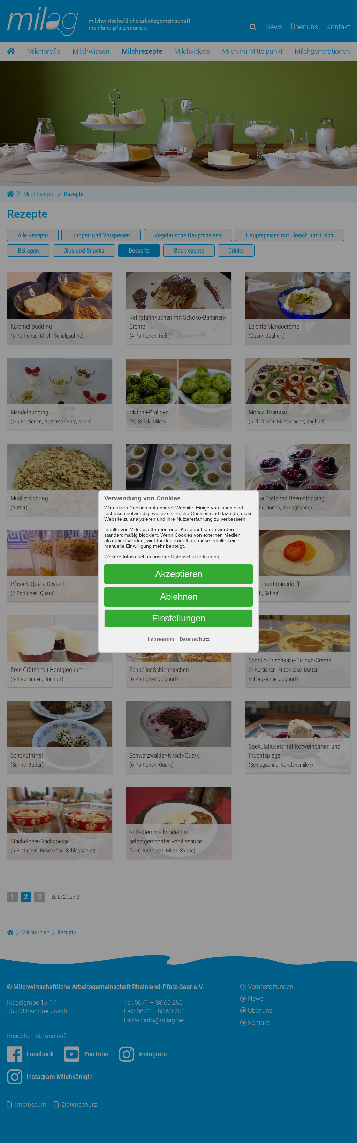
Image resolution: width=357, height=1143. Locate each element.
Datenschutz (195, 639)
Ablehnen (178, 596)
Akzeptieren (178, 574)
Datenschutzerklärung (195, 556)
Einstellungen (178, 618)
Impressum (161, 639)
